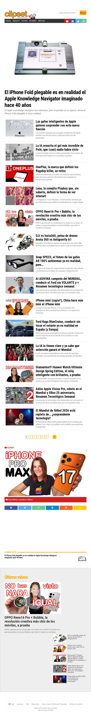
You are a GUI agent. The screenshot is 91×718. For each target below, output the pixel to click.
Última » (61, 437)
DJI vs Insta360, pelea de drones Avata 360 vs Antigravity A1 (76, 637)
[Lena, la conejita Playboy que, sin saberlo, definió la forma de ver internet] (20, 195)
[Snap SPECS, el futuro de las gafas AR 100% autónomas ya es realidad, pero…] (20, 263)
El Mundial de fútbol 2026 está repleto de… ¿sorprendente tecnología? (76, 678)
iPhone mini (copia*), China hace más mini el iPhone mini (76, 647)
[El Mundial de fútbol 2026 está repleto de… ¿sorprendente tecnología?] (20, 417)
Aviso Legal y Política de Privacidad (54, 704)
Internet (33, 21)
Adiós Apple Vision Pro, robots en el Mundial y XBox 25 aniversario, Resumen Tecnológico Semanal (76, 669)
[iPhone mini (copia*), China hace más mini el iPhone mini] (20, 306)
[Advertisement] (45, 5)
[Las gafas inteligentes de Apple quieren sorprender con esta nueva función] (20, 128)
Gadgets (16, 21)
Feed (12, 704)
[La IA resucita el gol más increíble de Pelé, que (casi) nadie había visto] (20, 152)
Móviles (41, 21)
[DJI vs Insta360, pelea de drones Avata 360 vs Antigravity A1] (20, 242)
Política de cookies (75, 704)
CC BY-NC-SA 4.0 (46, 708)
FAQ (27, 704)
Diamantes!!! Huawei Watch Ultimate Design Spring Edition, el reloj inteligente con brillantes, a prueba (77, 658)
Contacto (20, 704)
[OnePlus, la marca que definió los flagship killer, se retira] (20, 173)
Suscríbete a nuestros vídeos (20, 500)
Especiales (35, 704)
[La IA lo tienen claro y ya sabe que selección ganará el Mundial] (20, 352)
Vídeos (8, 21)
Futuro (24, 21)
